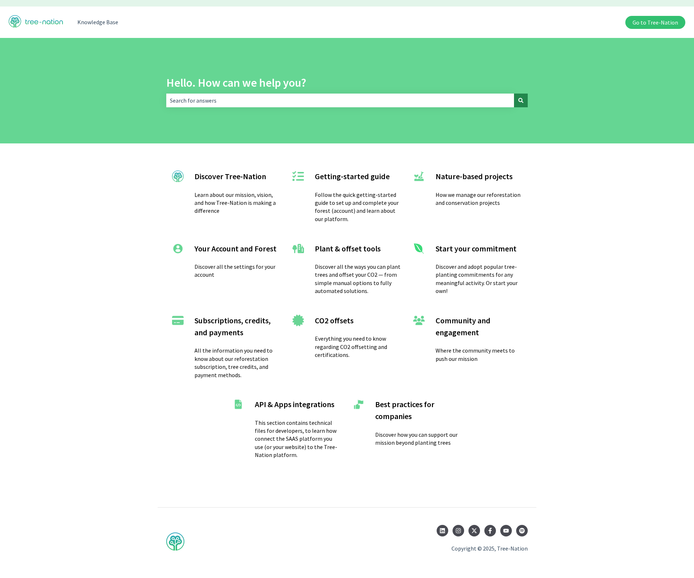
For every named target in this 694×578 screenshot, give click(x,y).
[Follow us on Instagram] (458, 530)
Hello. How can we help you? (236, 83)
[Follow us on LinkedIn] (442, 530)
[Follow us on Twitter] (474, 530)
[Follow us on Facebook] (490, 530)
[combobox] (340, 100)
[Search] (521, 100)
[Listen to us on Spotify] (522, 530)
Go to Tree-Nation (655, 22)
